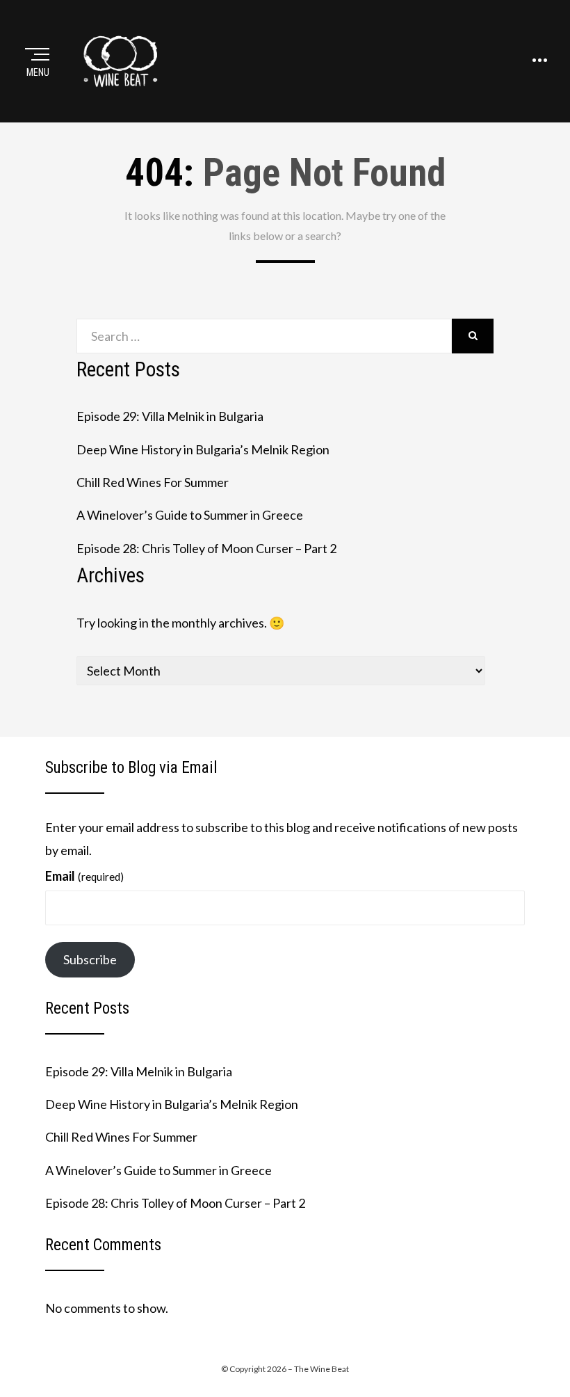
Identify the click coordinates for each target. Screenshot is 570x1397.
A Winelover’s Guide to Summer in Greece (189, 514)
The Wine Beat (321, 1369)
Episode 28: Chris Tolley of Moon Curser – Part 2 (206, 548)
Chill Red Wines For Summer (152, 482)
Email (84, 876)
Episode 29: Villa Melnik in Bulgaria (169, 416)
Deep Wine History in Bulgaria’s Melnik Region (202, 449)
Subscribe (90, 959)
